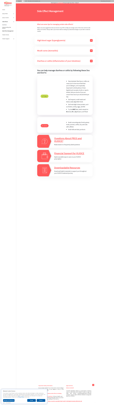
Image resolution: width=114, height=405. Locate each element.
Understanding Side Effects (6, 28)
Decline (41, 400)
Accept (31, 400)
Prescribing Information (105, 1)
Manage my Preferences (9, 400)
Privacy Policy (21, 397)
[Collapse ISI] (93, 385)
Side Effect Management (7, 31)
